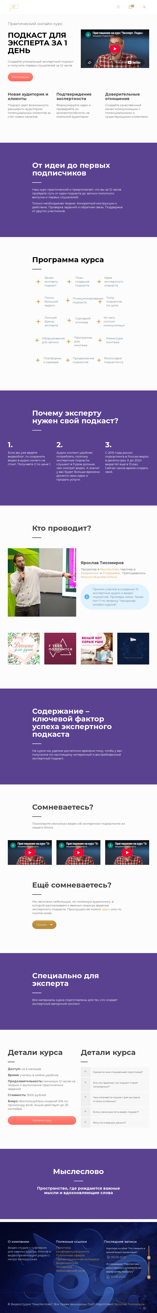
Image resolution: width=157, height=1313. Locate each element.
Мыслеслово (109, 569)
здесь (106, 909)
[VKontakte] (144, 1308)
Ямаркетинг (90, 573)
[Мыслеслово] (14, 7)
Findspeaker (112, 573)
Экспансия (64, 1267)
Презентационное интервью (77, 1259)
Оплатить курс (42, 1120)
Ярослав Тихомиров (129, 1304)
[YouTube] (140, 1308)
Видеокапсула (67, 1263)
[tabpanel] (78, 620)
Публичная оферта (70, 1255)
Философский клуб (70, 1270)
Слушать (41, 924)
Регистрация (20, 77)
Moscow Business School (99, 577)
